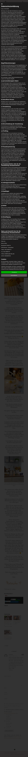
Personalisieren (14, 275)
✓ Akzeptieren (14, 272)
